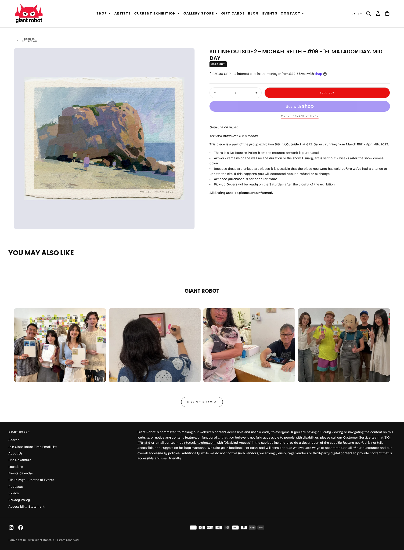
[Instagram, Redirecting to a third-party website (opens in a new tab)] (11, 527)
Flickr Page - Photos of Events (31, 480)
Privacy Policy (19, 500)
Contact (290, 13)
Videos (13, 493)
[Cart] (387, 13)
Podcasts (15, 487)
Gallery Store (198, 13)
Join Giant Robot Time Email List (32, 447)
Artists (122, 13)
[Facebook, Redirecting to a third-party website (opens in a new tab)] (20, 527)
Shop (101, 13)
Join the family (204, 402)
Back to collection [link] (29, 40)
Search (13, 440)
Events (269, 13)
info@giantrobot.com (200, 443)
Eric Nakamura (19, 460)
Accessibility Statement (26, 507)
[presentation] (187, 221)
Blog (253, 13)
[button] (109, 13)
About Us (15, 453)
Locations (15, 467)
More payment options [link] (300, 115)
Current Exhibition (155, 13)
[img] (193, 527)
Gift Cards (233, 13)
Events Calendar (20, 473)
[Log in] (378, 13)
